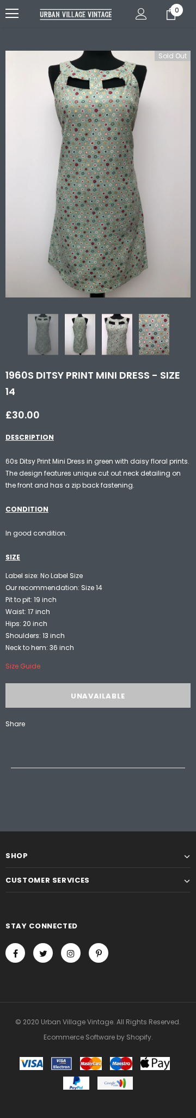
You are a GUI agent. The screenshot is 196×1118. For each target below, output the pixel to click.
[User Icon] (141, 14)
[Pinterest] (98, 953)
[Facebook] (15, 953)
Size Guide (22, 666)
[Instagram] (71, 953)
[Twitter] (43, 953)
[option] (98, 174)
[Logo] (76, 13)
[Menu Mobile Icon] (12, 13)
